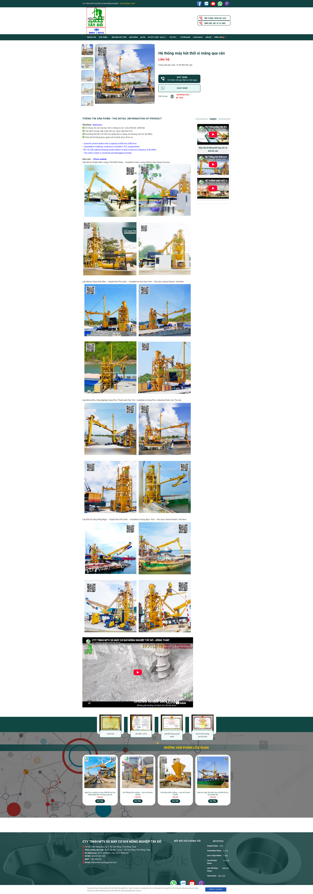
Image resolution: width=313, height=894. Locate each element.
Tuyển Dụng (185, 37)
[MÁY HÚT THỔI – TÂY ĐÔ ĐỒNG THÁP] (107, 20)
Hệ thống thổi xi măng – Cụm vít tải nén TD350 (175, 793)
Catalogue (197, 37)
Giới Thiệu (103, 37)
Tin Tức (172, 37)
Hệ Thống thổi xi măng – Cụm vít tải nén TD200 (138, 793)
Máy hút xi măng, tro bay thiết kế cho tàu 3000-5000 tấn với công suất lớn (100, 793)
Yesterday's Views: (214, 851)
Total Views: (212, 876)
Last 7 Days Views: (214, 856)
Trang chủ (91, 37)
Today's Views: (213, 846)
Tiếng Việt (218, 37)
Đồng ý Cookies (215, 889)
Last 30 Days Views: (212, 861)
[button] (98, 100)
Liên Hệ (208, 37)
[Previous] (99, 74)
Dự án (142, 37)
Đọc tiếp (100, 801)
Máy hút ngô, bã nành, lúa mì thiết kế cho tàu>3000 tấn (212, 793)
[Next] (150, 74)
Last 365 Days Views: (212, 869)
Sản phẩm (133, 37)
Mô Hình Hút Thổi (119, 37)
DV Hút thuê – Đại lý (156, 37)
